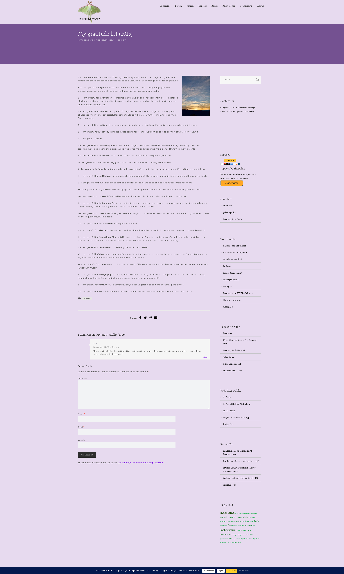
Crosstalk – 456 (229, 484)
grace (243, 525)
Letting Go (227, 286)
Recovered (227, 333)
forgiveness (235, 525)
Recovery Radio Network (234, 350)
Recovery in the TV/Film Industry (238, 293)
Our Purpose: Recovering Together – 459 (241, 460)
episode (252, 521)
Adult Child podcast (232, 363)
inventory (244, 530)
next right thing (236, 535)
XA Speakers (228, 424)
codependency (252, 517)
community (223, 521)
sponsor (238, 538)
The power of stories (232, 299)
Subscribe (165, 5)
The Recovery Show (105, 40)
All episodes (229, 5)
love (249, 530)
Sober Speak (228, 356)
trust (235, 542)
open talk (243, 535)
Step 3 (250, 539)
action (236, 513)
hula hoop (238, 530)
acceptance (227, 512)
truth (239, 542)
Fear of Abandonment (232, 272)
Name (81, 414)
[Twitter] (145, 317)
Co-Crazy (227, 265)
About (260, 5)
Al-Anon (227, 397)
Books (215, 5)
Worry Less (228, 306)
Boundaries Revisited (232, 259)
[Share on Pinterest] (150, 317)
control (238, 521)
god (240, 525)
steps (225, 542)
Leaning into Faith (231, 279)
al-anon (247, 513)
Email (81, 427)
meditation (225, 534)
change (240, 517)
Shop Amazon (231, 183)
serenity (232, 538)
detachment (245, 521)
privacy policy (229, 212)
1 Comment (121, 40)
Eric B (256, 521)
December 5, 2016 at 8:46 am (106, 347)
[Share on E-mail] (155, 317)
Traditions (230, 542)
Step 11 (246, 538)
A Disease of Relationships (234, 245)
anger (255, 513)
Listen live (227, 205)
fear (230, 525)
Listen (178, 5)
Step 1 (242, 538)
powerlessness (224, 539)
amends (252, 513)
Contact (202, 5)
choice (245, 517)
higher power (227, 530)
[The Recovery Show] (89, 12)
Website (81, 440)
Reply (206, 357)
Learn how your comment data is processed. (140, 462)
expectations (223, 525)
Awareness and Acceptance (235, 252)
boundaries (232, 517)
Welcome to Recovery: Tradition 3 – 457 (240, 477)
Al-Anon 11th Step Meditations (236, 403)
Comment (83, 378)
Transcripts (246, 5)
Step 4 (254, 539)
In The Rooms (229, 410)
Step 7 (222, 542)
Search (190, 5)
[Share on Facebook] (140, 317)
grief (254, 525)
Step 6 (258, 538)
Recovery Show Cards (232, 219)
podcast (249, 534)
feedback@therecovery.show (241, 111)
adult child (242, 513)
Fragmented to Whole (232, 370)
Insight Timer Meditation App (236, 417)
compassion (231, 521)
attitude (224, 517)
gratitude (87, 298)
